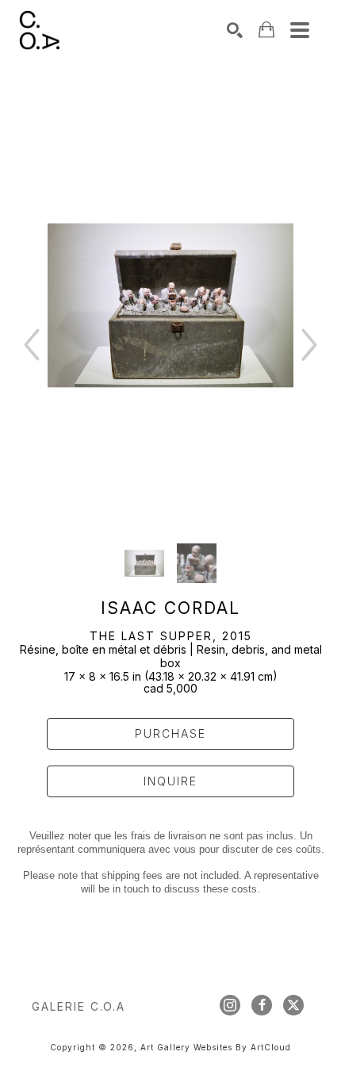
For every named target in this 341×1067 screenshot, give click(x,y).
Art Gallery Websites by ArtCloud (215, 1047)
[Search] (235, 30)
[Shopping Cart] (266, 30)
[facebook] (261, 1005)
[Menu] (299, 30)
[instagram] (230, 1005)
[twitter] (293, 1005)
